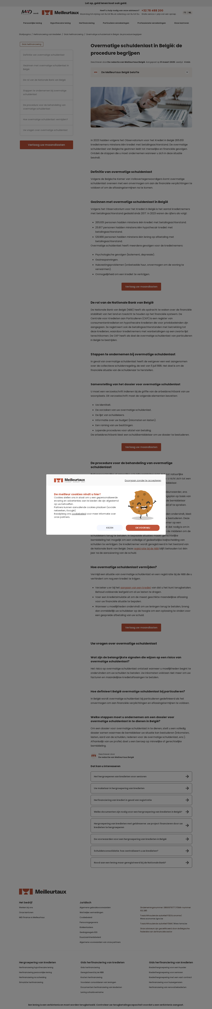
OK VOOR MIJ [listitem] (142, 527)
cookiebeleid (79, 513)
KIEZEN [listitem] (109, 527)
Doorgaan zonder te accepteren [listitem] (141, 483)
